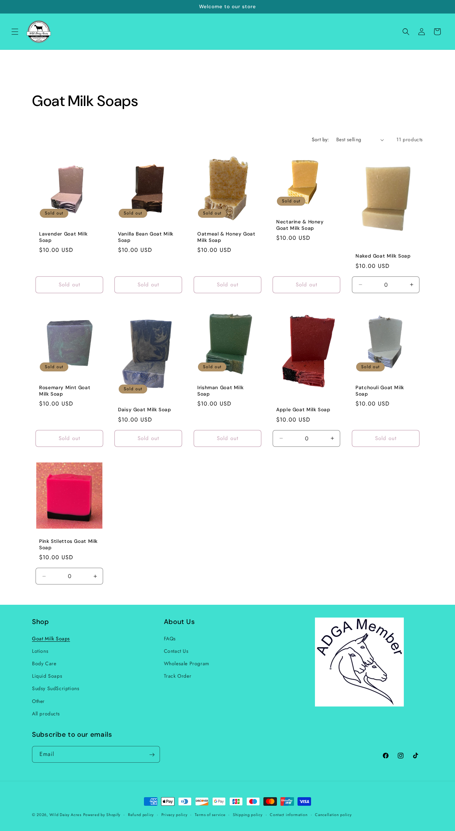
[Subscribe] (152, 754)
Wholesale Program (186, 663)
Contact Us (176, 650)
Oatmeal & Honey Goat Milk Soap (226, 237)
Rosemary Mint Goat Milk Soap (64, 391)
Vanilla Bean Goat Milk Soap (145, 237)
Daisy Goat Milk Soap (144, 410)
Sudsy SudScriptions (55, 688)
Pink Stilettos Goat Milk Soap (68, 545)
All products (46, 713)
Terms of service (210, 814)
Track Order (178, 675)
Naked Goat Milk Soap (383, 256)
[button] (15, 31)
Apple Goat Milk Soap (303, 410)
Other (38, 700)
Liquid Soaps (47, 675)
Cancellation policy (333, 814)
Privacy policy (174, 814)
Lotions (40, 650)
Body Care (44, 663)
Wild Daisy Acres (65, 814)
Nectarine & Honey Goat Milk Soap (300, 225)
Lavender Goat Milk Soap (63, 237)
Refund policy (141, 814)
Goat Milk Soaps (51, 638)
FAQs (170, 638)
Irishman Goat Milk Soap (220, 391)
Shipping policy (248, 814)
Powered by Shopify (102, 814)
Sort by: (320, 139)
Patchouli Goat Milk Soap (379, 391)
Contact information (288, 814)
